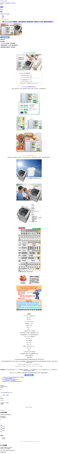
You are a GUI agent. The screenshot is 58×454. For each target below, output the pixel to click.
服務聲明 (37, 441)
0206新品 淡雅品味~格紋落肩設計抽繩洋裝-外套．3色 (10, 379)
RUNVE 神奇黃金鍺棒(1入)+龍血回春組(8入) (9, 380)
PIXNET (22, 441)
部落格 (3, 16)
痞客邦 (7, 392)
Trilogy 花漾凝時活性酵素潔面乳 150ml (8, 378)
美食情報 (3, 428)
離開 (5, 452)
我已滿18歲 (2, 452)
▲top (1, 396)
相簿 (3, 15)
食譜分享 (7, 395)
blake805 (1, 387)
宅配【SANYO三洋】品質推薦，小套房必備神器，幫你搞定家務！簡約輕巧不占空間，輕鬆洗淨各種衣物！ (28, 21)
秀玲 (1, 7)
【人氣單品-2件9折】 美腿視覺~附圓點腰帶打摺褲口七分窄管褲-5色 (13, 377)
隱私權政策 (34, 441)
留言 (8, 392)
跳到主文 (1, 9)
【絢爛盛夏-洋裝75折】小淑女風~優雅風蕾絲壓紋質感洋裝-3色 (12, 381)
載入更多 (2, 398)
